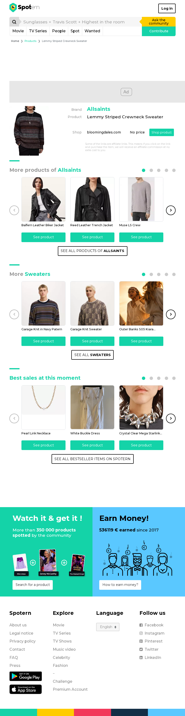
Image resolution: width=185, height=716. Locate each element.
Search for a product (33, 585)
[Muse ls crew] (141, 199)
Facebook (154, 625)
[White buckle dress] (92, 407)
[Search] (14, 22)
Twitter (152, 649)
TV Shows (62, 641)
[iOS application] (25, 689)
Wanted (92, 31)
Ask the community (159, 22)
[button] (143, 170)
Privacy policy (22, 641)
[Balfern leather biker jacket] (43, 199)
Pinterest (154, 641)
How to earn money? (120, 585)
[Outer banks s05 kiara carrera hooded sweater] (141, 303)
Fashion (60, 665)
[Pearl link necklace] (43, 407)
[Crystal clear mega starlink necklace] (141, 407)
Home (15, 41)
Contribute (158, 31)
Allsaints (98, 109)
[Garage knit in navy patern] (43, 303)
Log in (167, 8)
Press (14, 665)
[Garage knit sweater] (92, 303)
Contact (17, 649)
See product (43, 237)
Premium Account (70, 689)
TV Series (38, 31)
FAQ (13, 657)
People (59, 31)
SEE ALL (92, 355)
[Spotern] (24, 8)
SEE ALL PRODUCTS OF (92, 251)
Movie (18, 31)
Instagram (155, 633)
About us (18, 625)
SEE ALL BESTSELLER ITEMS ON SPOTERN (92, 459)
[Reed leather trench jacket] (92, 199)
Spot (75, 31)
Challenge (62, 681)
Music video (64, 649)
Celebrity (61, 657)
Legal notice (21, 633)
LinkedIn (153, 657)
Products (30, 41)
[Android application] (25, 676)
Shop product (162, 132)
